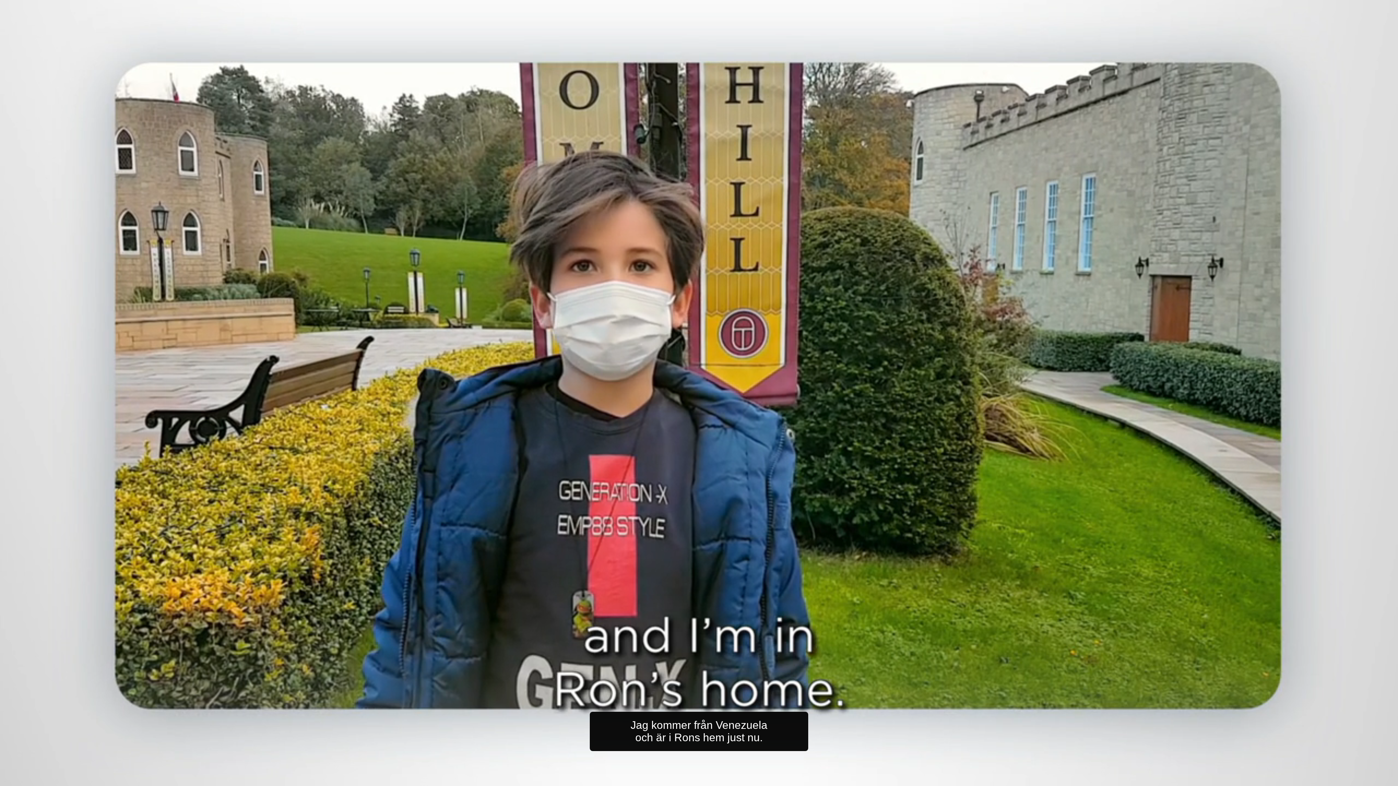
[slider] (714, 778)
